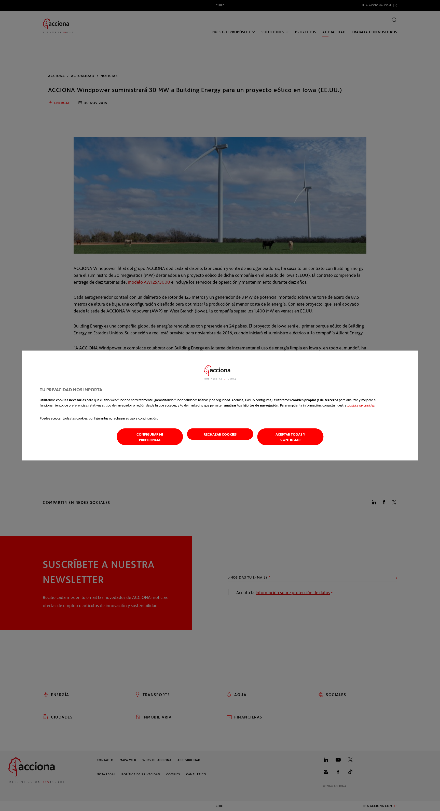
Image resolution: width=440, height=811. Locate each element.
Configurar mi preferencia (149, 437)
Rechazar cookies (220, 434)
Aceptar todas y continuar (290, 437)
